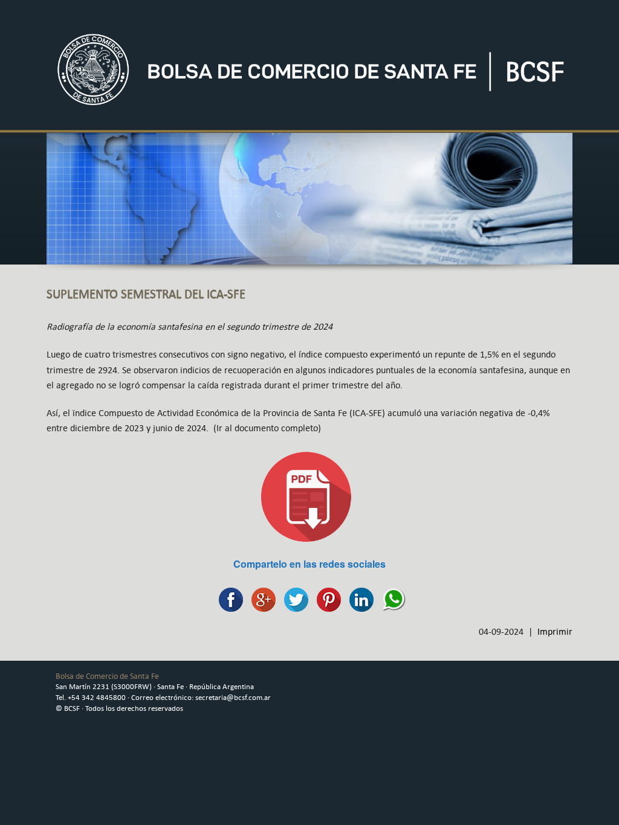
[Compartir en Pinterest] (326, 598)
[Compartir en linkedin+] (358, 598)
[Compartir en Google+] (260, 598)
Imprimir (554, 631)
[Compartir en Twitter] (293, 598)
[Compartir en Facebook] (228, 598)
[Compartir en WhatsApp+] (391, 598)
